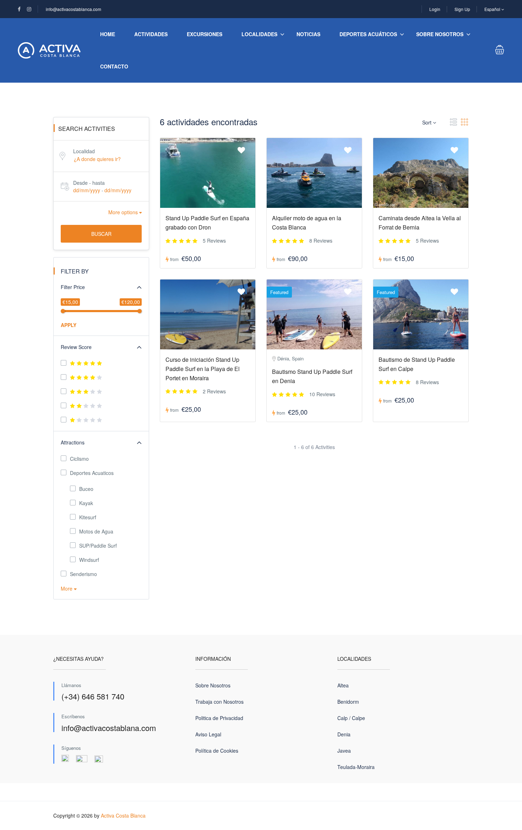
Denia (343, 734)
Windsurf (89, 559)
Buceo (86, 488)
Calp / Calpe (351, 717)
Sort (427, 122)
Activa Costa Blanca (123, 815)
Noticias (308, 34)
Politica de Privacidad (219, 717)
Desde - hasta (89, 182)
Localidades (259, 34)
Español (492, 9)
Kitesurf (87, 517)
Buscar (101, 233)
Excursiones (204, 34)
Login (434, 9)
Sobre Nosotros (439, 34)
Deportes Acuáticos (368, 34)
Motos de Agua (96, 531)
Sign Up (462, 9)
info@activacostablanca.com (73, 9)
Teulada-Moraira (356, 766)
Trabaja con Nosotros (219, 701)
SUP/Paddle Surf (98, 545)
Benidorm (348, 701)
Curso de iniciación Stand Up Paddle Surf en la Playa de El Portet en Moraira (202, 368)
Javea (344, 750)
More (67, 588)
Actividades (151, 34)
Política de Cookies (216, 750)
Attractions (73, 442)
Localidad (84, 151)
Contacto (114, 66)
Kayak (86, 503)
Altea (343, 685)
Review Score (76, 346)
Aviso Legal (208, 734)
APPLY (68, 324)
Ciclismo (79, 458)
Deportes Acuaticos (92, 472)
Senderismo (83, 573)
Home (107, 34)
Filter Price (73, 286)
